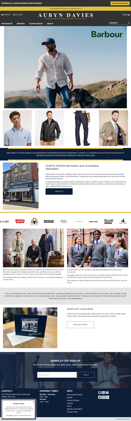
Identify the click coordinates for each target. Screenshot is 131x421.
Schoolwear (36, 24)
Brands (21, 24)
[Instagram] (103, 397)
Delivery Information (74, 409)
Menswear (6, 24)
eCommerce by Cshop (123, 419)
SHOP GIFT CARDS (80, 324)
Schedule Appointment (120, 3)
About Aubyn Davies (74, 395)
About (50, 24)
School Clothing (73, 400)
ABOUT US (59, 191)
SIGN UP (86, 375)
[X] (107, 397)
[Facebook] (100, 397)
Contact (70, 403)
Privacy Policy (72, 412)
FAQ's (69, 406)
